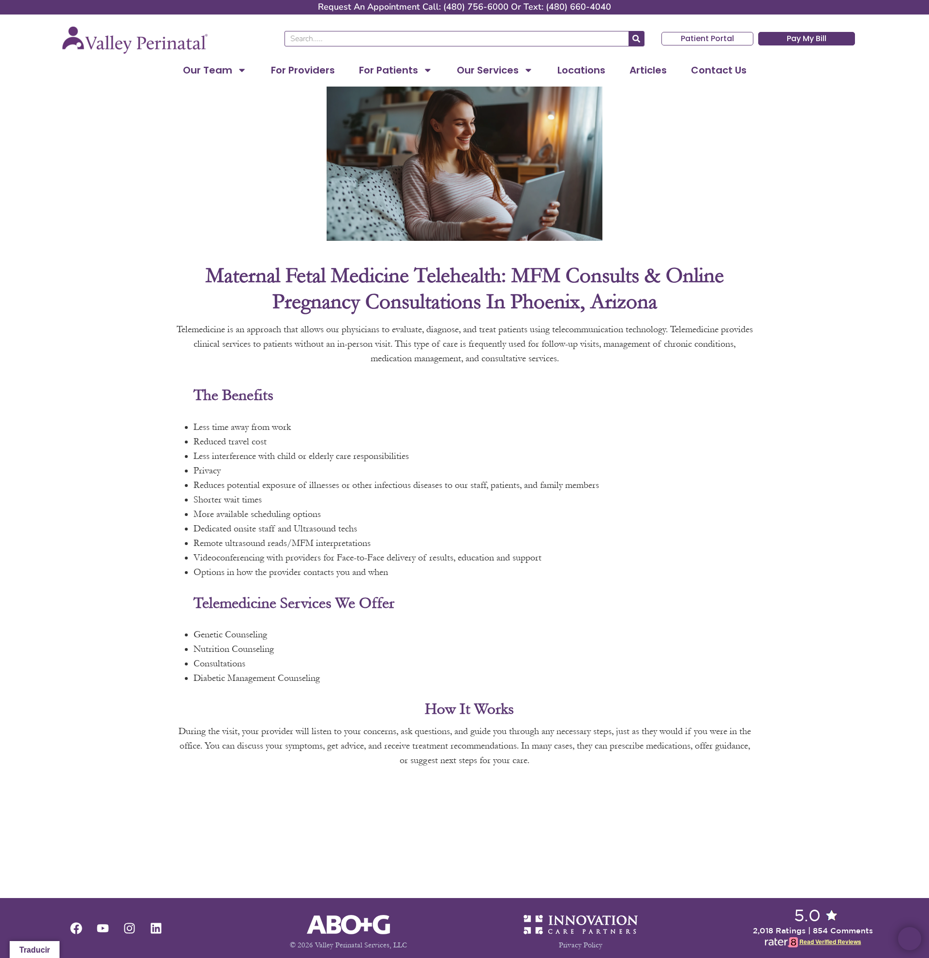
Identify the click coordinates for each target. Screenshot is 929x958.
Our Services (488, 70)
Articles (648, 70)
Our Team (207, 70)
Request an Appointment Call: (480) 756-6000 (413, 7)
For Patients (388, 70)
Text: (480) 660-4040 (567, 7)
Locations (581, 70)
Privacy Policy (580, 945)
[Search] (636, 38)
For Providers (303, 70)
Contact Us (719, 70)
